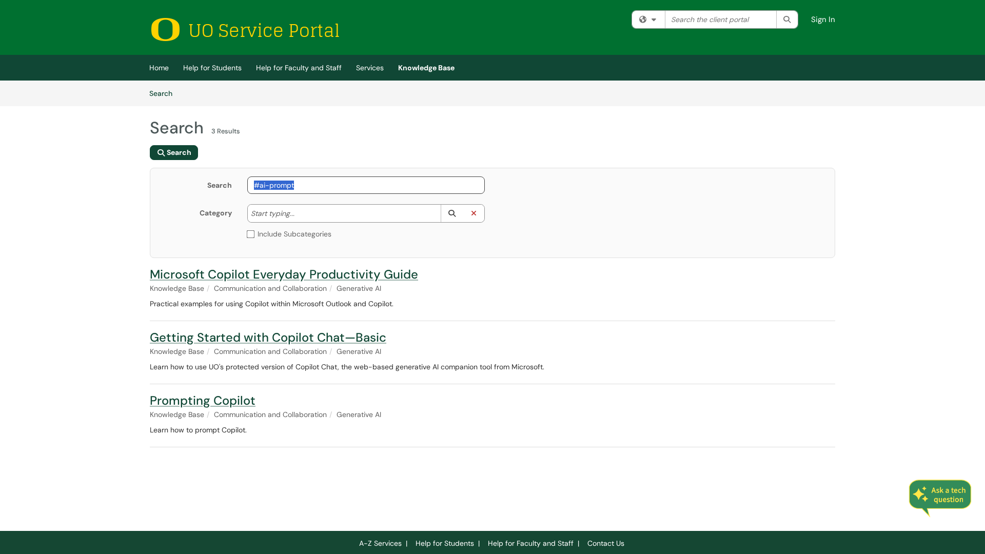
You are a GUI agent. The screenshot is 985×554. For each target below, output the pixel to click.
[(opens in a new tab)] (245, 29)
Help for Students (212, 67)
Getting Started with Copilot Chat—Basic (268, 337)
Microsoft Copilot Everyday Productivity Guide (284, 274)
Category (216, 212)
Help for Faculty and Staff (299, 67)
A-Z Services (380, 543)
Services (370, 67)
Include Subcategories (294, 234)
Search (164, 93)
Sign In (823, 19)
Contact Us (605, 543)
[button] (452, 213)
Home (159, 67)
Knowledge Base (426, 67)
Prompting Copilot (202, 400)
